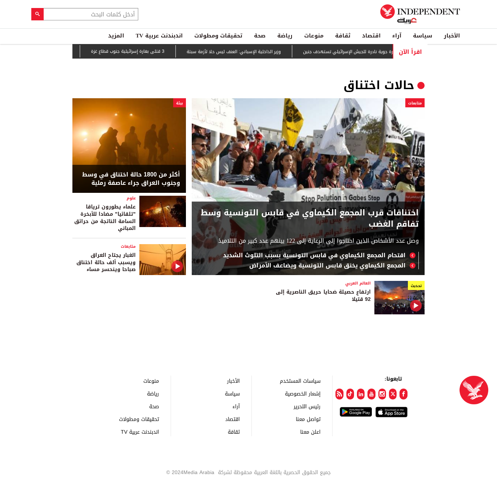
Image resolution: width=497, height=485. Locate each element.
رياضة (285, 36)
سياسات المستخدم (300, 380)
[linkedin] (361, 394)
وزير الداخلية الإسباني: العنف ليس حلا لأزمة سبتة (243, 52)
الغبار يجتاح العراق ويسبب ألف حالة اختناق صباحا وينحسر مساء (106, 262)
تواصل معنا (308, 419)
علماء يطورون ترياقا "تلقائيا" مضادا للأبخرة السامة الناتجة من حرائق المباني (105, 217)
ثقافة (342, 36)
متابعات (415, 103)
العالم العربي (358, 283)
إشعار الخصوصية (303, 393)
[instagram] (382, 394)
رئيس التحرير (307, 406)
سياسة (422, 36)
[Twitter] (393, 394)
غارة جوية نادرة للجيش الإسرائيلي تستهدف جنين (359, 52)
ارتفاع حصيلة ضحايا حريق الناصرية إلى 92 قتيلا (323, 295)
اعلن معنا (310, 431)
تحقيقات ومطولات (218, 36)
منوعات (313, 36)
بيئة (179, 103)
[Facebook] (403, 394)
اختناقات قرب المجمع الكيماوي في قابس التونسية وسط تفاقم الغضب (310, 218)
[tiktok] (350, 394)
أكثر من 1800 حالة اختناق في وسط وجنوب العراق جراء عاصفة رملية (131, 179)
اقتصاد (371, 36)
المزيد (116, 36)
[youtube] (371, 394)
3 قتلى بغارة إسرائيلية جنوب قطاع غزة (137, 51)
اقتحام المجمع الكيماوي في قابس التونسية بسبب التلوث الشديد (314, 255)
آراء (396, 36)
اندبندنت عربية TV (159, 36)
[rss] (339, 394)
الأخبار (452, 36)
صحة (260, 36)
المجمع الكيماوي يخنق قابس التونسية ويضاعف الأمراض (327, 265)
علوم (131, 198)
